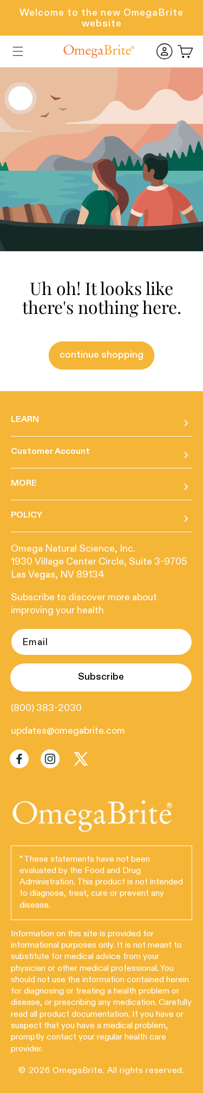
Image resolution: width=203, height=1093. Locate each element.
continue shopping (101, 355)
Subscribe (101, 677)
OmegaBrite (77, 1071)
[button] (18, 51)
